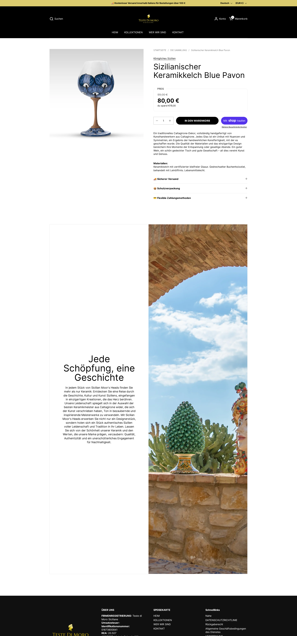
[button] (56, 19)
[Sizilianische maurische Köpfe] (148, 18)
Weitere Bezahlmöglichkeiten (234, 127)
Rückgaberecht (214, 624)
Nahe (208, 615)
